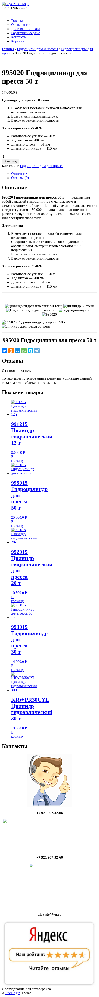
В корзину (10, 161)
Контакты (18, 37)
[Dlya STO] (15, 4)
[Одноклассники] (11, 350)
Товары (17, 20)
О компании (20, 25)
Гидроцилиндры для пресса (41, 166)
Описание (19, 174)
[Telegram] (37, 350)
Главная (8, 49)
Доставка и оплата (25, 29)
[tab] (54, 174)
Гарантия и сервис (25, 33)
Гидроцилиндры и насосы (37, 49)
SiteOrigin (12, 993)
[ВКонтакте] (4, 350)
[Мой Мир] (17, 350)
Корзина (17, 41)
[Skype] (30, 350)
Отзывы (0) (20, 178)
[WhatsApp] (24, 350)
